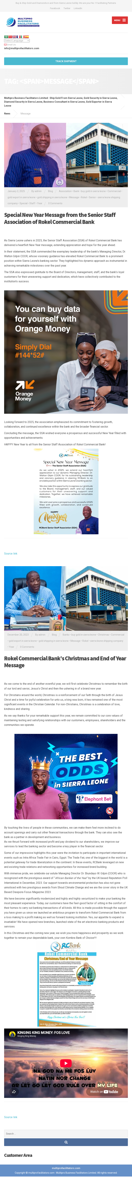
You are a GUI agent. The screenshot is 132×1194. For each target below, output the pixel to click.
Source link (10, 553)
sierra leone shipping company (106, 640)
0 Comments (55, 203)
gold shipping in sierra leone (52, 197)
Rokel (84, 197)
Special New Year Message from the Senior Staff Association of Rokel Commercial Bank (59, 218)
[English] (14, 36)
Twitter (67, 8)
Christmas (103, 634)
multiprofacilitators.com (66, 1168)
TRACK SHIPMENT (66, 61)
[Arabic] (6, 36)
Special (24, 203)
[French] (18, 36)
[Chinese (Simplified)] (10, 36)
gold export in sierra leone (21, 197)
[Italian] (23, 36)
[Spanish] (27, 36)
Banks (66, 634)
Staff (32, 203)
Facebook (55, 8)
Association (65, 191)
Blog (50, 191)
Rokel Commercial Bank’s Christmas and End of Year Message (65, 662)
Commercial (114, 191)
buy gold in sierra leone (93, 191)
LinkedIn (78, 8)
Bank (76, 191)
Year (39, 203)
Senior (92, 197)
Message (74, 197)
